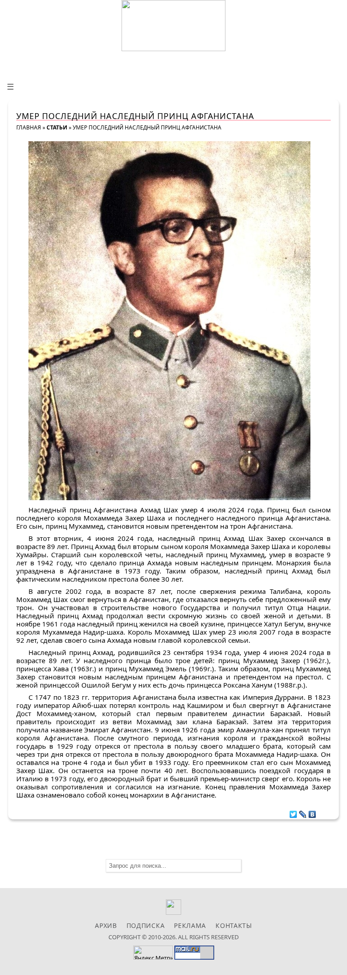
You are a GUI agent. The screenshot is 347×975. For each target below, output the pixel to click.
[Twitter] (293, 812)
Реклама (190, 925)
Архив (106, 925)
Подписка (146, 925)
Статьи (57, 127)
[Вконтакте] (174, 912)
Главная (28, 127)
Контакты (234, 925)
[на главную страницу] (173, 25)
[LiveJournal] (303, 812)
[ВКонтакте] (312, 812)
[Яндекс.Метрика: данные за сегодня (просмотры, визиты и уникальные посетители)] (153, 953)
